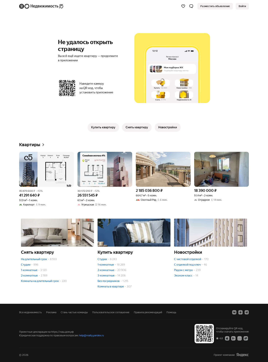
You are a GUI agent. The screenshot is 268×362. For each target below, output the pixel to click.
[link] (242, 6)
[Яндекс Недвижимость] (41, 6)
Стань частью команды (74, 312)
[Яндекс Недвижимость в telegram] (246, 312)
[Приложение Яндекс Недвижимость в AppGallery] (239, 338)
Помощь (171, 312)
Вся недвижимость (30, 312)
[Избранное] (183, 6)
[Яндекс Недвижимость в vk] (234, 312)
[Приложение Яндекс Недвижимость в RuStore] (246, 338)
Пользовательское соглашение (110, 312)
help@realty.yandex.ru (91, 335)
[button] (191, 6)
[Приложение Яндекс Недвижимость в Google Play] (233, 338)
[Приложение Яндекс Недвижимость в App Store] (227, 338)
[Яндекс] (242, 355)
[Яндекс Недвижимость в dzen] (240, 312)
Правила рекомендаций (148, 312)
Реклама (51, 312)
